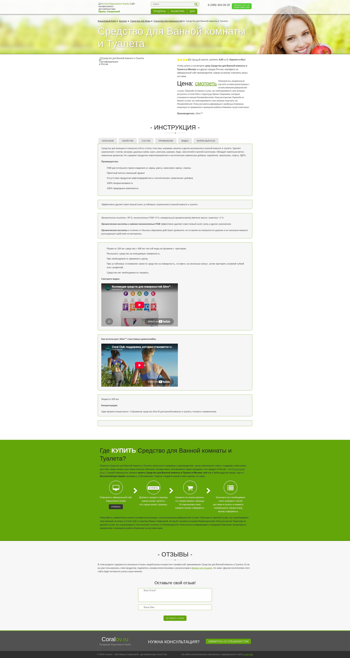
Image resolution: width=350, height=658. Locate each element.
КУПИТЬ (153, 488)
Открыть (115, 507)
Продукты (159, 11)
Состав (146, 141)
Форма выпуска (206, 141)
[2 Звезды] (181, 59)
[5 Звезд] (193, 59)
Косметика (177, 11)
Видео (185, 141)
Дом (192, 11)
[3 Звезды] (184, 59)
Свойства (127, 141)
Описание (108, 141)
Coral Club (248, 654)
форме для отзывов (202, 568)
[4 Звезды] (186, 59)
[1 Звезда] (178, 59)
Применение (165, 141)
